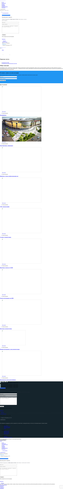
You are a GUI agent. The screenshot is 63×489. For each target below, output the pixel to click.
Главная (1, 54)
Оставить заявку (3, 388)
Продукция (6, 425)
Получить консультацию (6, 15)
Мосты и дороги (6, 432)
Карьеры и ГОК (6, 431)
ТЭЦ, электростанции (4, 206)
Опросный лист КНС (5, 62)
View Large (4, 111)
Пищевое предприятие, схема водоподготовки (10, 349)
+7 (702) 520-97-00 (5, 13)
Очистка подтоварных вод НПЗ (7, 298)
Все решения (6, 433)
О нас (5, 428)
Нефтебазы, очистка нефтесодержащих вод (9, 176)
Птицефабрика (3, 115)
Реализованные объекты (8, 437)
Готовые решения (6, 54)
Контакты (5, 436)
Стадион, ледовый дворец (5, 237)
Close (1, 441)
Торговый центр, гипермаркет (6, 145)
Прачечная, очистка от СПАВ (6, 267)
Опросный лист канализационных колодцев (9, 63)
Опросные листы (7, 427)
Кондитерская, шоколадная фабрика (8, 379)
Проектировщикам (7, 426)
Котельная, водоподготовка (6, 328)
